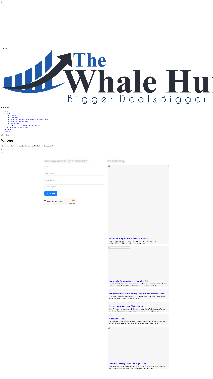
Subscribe (51, 193)
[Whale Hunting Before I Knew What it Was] (138, 166)
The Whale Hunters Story (19, 121)
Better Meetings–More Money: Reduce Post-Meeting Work (137, 293)
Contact (8, 129)
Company (13, 115)
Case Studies (14, 123)
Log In (7, 131)
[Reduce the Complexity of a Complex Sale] (119, 248)
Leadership (14, 117)
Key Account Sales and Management (126, 306)
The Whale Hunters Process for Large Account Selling (29, 119)
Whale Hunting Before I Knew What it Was (129, 238)
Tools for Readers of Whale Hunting (27, 125)
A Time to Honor (117, 318)
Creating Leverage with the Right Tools (127, 363)
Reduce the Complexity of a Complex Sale (129, 281)
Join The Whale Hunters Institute (16, 127)
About (7, 113)
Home (7, 111)
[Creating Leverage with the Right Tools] (120, 328)
